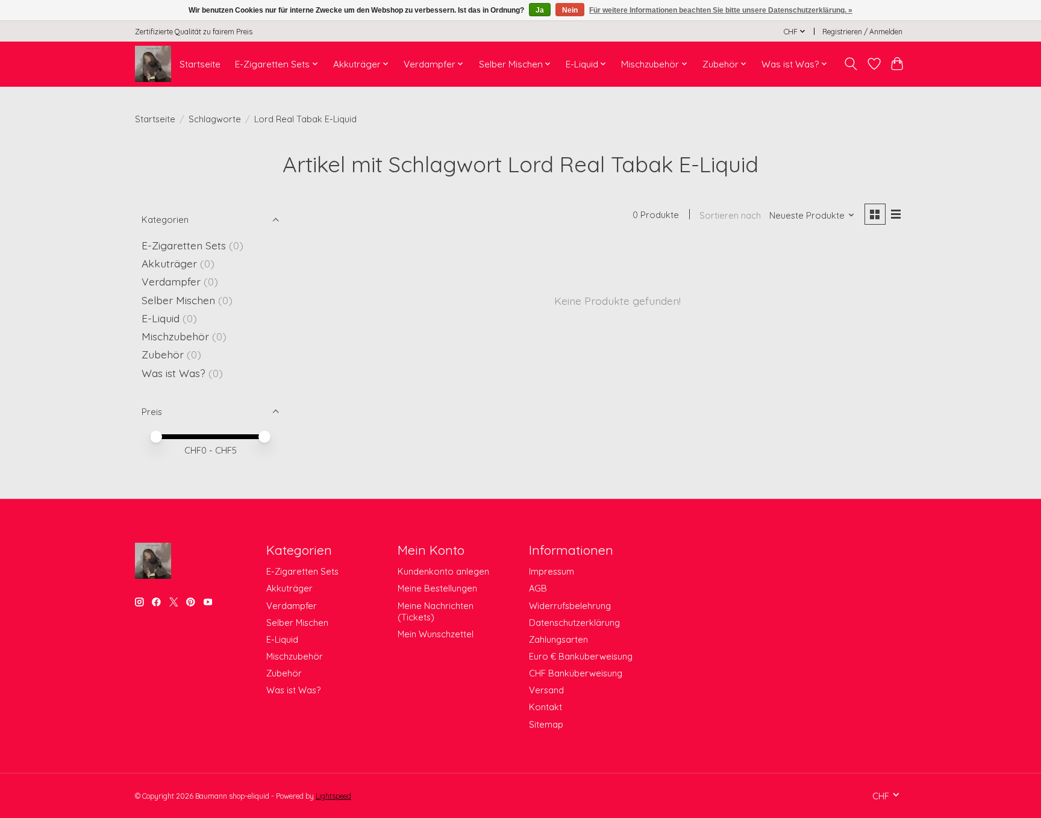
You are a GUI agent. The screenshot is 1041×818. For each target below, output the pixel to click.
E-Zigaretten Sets (184, 245)
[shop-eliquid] (153, 64)
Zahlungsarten (558, 639)
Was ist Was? (173, 372)
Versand (546, 690)
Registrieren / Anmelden (862, 31)
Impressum (551, 571)
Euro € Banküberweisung (581, 656)
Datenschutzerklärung (574, 622)
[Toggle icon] (851, 64)
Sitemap (546, 724)
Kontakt (545, 707)
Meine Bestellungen (437, 588)
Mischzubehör (175, 336)
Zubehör (163, 354)
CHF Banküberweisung (575, 673)
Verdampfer (171, 281)
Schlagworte (215, 119)
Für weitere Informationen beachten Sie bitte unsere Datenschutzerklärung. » (720, 10)
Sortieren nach (730, 215)
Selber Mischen (178, 300)
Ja (540, 10)
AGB (538, 588)
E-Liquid (161, 318)
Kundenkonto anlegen (443, 571)
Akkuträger (169, 263)
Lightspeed (333, 796)
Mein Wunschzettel (436, 634)
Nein (570, 10)
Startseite (200, 64)
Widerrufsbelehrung (570, 605)
